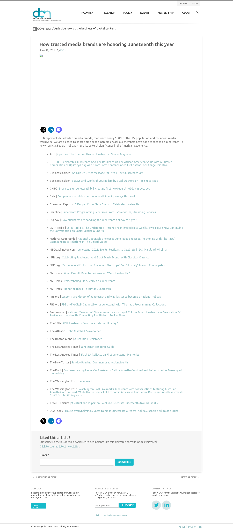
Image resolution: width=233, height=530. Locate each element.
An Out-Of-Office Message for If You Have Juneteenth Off (107, 172)
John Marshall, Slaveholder (84, 331)
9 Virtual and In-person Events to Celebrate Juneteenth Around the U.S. (114, 403)
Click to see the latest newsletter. (60, 446)
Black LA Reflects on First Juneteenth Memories (110, 354)
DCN (62, 50)
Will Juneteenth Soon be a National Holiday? (90, 323)
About (186, 13)
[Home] (47, 14)
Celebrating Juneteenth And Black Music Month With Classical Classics (105, 257)
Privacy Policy (195, 527)
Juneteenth (85, 381)
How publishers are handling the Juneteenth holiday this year (98, 219)
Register (183, 4)
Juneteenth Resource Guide (97, 346)
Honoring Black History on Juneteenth (87, 288)
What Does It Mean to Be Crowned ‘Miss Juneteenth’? (97, 273)
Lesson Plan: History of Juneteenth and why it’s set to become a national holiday (111, 296)
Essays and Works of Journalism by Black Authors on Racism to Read (115, 180)
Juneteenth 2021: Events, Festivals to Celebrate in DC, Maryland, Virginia (122, 249)
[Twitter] (156, 505)
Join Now (35, 506)
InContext (87, 13)
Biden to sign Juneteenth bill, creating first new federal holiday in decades (104, 188)
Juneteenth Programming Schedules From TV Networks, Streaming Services (109, 212)
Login (195, 4)
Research (109, 13)
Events (144, 13)
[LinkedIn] (166, 505)
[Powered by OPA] (66, 8)
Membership (166, 13)
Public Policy (127, 13)
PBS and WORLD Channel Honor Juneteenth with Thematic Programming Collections (114, 304)
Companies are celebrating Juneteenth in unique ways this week (96, 196)
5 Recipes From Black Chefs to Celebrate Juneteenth (107, 204)
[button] (43, 130)
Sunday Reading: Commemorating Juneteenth (99, 362)
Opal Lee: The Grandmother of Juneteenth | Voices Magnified (95, 154)
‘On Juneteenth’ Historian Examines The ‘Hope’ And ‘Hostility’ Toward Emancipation (114, 265)
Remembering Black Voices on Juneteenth (89, 280)
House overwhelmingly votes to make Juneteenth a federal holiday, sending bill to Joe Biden (122, 410)
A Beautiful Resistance (88, 338)
